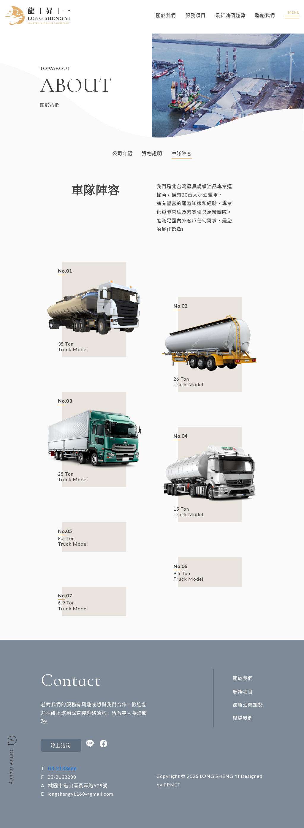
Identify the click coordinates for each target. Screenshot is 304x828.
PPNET (172, 784)
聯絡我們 (265, 15)
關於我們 (166, 15)
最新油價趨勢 (230, 15)
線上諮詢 (61, 745)
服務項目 (196, 15)
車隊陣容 (182, 153)
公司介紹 (122, 153)
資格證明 (152, 153)
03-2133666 (62, 768)
